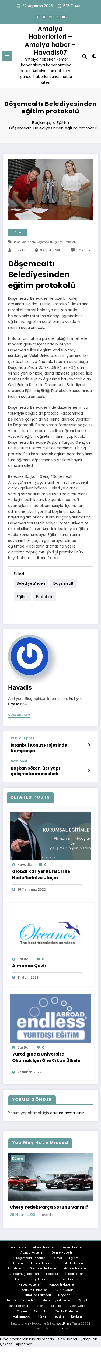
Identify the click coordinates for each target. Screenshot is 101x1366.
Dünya (31, 1158)
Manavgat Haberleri (21, 1300)
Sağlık (83, 1300)
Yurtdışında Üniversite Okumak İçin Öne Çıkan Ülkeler (47, 1057)
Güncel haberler (75, 1268)
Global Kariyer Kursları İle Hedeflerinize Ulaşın (41, 874)
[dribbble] (50, 17)
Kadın (19, 1279)
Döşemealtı (44, 242)
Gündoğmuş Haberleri (23, 1274)
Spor (39, 1305)
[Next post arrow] (89, 770)
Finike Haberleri (72, 1263)
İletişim (59, 1316)
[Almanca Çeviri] (50, 930)
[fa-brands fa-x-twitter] (44, 17)
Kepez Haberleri (30, 1284)
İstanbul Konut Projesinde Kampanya (39, 748)
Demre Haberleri (62, 1252)
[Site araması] (84, 56)
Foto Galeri (15, 1268)
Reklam (76, 1316)
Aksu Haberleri (73, 1247)
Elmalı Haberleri (42, 1263)
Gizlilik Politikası (66, 1311)
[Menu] (7, 56)
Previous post (22, 738)
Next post (19, 761)
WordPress (64, 1323)
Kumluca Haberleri (37, 1295)
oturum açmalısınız (67, 1113)
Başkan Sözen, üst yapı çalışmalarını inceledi (35, 770)
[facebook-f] (37, 17)
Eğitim (17, 232)
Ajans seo (24, 1344)
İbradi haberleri (76, 1274)
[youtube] (63, 17)
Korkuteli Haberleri (35, 1289)
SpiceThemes (59, 1328)
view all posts (19, 715)
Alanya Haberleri (32, 1252)
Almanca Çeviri (30, 966)
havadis (19, 250)
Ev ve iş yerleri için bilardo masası (27, 1338)
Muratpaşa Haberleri (57, 1300)
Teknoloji (56, 1305)
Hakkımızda (21, 1316)
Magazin (64, 1295)
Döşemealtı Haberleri (31, 1257)
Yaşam (22, 1311)
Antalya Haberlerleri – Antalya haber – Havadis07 (50, 40)
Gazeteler (41, 1311)
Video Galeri (77, 1305)
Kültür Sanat (64, 1289)
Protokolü (70, 242)
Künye (41, 1316)
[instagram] (57, 17)
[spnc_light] (94, 57)
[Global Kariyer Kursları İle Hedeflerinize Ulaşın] (50, 835)
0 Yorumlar (84, 250)
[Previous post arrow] (89, 745)
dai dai (23, 959)
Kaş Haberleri (40, 1279)
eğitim (57, 242)
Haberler (52, 1274)
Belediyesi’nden (24, 242)
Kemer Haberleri (68, 1279)
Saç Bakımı (67, 1338)
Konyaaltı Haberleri (62, 1284)
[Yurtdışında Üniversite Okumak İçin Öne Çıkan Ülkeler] (50, 1018)
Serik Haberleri (18, 1305)
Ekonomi (18, 1263)
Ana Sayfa (18, 1247)
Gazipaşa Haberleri (43, 1268)
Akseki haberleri (44, 1247)
